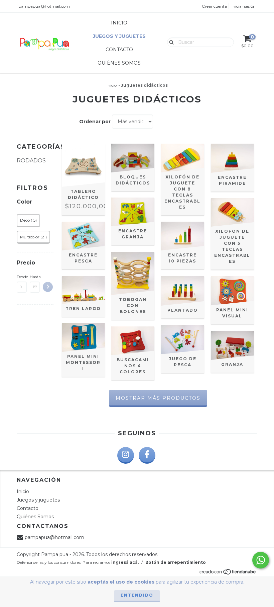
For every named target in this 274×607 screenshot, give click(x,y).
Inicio (119, 23)
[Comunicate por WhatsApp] (260, 560)
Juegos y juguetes (119, 36)
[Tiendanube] (228, 573)
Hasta (35, 276)
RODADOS (31, 160)
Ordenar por (95, 122)
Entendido (137, 595)
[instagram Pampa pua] (125, 455)
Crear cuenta (214, 6)
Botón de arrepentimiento (175, 562)
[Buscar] (170, 42)
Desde (22, 276)
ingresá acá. (125, 562)
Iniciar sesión (244, 6)
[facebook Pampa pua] (147, 455)
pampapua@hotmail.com (44, 6)
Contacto (119, 50)
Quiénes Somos (119, 63)
